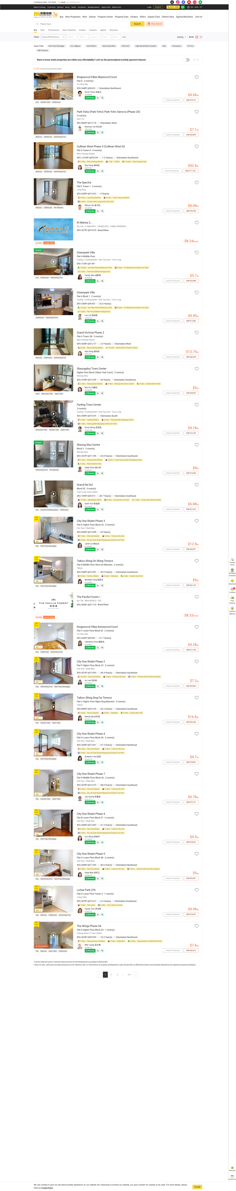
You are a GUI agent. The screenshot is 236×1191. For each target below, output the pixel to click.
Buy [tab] (35, 30)
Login (149, 7)
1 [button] (105, 974)
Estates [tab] (82, 30)
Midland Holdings (40, 7)
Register (158, 7)
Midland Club (116, 7)
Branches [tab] (114, 30)
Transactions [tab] (53, 30)
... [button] (123, 974)
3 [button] (117, 974)
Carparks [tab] (93, 30)
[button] (99, 975)
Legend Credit (105, 7)
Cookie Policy (47, 1188)
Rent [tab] (42, 30)
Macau (67, 7)
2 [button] (111, 974)
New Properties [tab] (69, 30)
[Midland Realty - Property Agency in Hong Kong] (46, 15)
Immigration (82, 7)
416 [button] (129, 974)
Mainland (60, 7)
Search (137, 24)
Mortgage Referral (94, 7)
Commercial (51, 7)
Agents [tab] (103, 30)
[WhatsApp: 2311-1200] (183, 7)
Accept (197, 1187)
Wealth (73, 7)
